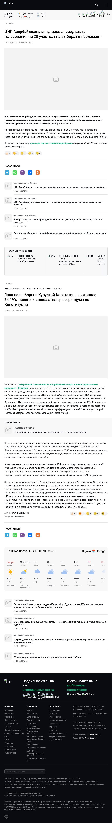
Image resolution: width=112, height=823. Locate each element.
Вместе (30, 710)
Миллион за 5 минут (36, 736)
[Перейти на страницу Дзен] (45, 695)
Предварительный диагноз (35, 755)
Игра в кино (32, 723)
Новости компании (57, 720)
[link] (25, 183)
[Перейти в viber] (22, 173)
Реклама (53, 730)
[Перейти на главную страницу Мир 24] (8, 5)
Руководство (55, 717)
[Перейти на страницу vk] (25, 695)
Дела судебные (33, 717)
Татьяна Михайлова (20, 513)
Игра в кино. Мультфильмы (33, 727)
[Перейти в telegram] (7, 173)
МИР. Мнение (32, 744)
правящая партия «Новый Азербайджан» (51, 143)
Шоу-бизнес (9, 746)
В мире (7, 727)
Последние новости (19, 250)
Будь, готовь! (33, 714)
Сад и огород (10, 753)
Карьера (53, 727)
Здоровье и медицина (14, 733)
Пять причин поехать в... (36, 759)
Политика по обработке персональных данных (22, 793)
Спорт (7, 736)
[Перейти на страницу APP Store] (88, 695)
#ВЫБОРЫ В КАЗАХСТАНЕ (14, 289)
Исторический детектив (33, 732)
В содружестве (11, 723)
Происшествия (11, 720)
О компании (54, 710)
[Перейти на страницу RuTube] (50, 695)
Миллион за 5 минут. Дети (36, 740)
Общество (9, 714)
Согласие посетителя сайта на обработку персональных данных (29, 796)
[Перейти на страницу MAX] (29, 695)
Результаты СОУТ (57, 736)
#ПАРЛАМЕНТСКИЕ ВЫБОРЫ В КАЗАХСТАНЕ (44, 289)
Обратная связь (56, 740)
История (53, 714)
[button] (7, 172)
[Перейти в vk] (30, 173)
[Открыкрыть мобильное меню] (106, 5)
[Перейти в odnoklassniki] (37, 173)
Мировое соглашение (36, 748)
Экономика (9, 717)
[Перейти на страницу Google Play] (74, 695)
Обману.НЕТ (32, 751)
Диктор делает (33, 720)
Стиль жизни (10, 750)
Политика (8, 710)
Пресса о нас (55, 723)
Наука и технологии (13, 730)
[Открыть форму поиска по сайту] (96, 5)
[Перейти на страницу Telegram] (55, 695)
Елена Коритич (90, 738)
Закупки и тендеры (57, 733)
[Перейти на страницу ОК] (35, 695)
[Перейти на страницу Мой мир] (40, 695)
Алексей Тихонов (94, 735)
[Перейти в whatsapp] (14, 173)
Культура (8, 743)
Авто (6, 740)
